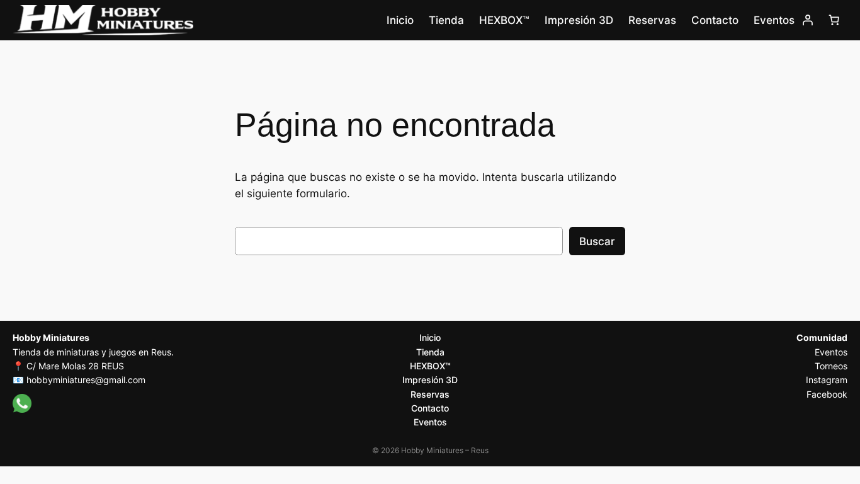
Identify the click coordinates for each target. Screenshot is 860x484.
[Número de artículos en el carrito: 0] (834, 20)
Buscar (597, 241)
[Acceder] (808, 20)
